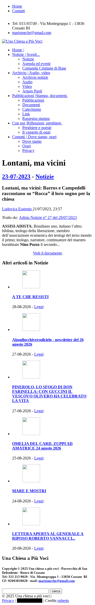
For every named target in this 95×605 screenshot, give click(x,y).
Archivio (31, 73)
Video (27, 86)
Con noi (37, 123)
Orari (26, 146)
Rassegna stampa (36, 118)
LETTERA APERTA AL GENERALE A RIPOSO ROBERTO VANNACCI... (48, 536)
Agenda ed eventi (36, 63)
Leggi (39, 307)
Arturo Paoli (32, 91)
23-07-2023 (16, 176)
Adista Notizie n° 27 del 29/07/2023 (48, 217)
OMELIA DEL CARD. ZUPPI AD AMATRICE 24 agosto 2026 (42, 445)
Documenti (31, 105)
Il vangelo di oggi (36, 132)
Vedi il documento (47, 253)
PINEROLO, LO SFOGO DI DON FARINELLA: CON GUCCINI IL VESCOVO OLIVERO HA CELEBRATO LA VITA (49, 394)
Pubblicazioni (40, 95)
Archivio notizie (35, 77)
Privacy (28, 150)
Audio (27, 82)
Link (26, 114)
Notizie (26, 54)
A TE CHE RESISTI (30, 297)
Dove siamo (32, 141)
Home (17, 6)
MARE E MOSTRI (29, 491)
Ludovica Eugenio (17, 209)
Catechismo (31, 109)
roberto (63, 600)
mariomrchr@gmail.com (31, 32)
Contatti (18, 11)
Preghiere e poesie (36, 127)
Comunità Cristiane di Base (44, 68)
